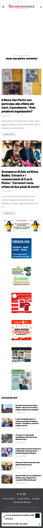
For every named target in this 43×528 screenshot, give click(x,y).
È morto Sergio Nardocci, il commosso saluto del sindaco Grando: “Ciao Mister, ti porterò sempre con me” (27, 422)
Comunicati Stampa (22, 502)
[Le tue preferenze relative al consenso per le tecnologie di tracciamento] (39, 524)
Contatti (36, 498)
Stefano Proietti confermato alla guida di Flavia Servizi (28, 463)
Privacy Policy (8, 498)
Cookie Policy (24, 498)
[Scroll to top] (37, 515)
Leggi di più (9, 134)
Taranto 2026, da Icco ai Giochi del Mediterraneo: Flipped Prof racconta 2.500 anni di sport (28, 477)
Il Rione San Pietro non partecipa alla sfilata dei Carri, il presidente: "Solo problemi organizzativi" (19, 105)
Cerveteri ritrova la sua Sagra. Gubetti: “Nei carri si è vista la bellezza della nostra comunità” (27, 407)
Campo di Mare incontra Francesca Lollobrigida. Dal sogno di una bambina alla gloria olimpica (28, 451)
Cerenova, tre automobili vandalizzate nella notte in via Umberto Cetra (26, 437)
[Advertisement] (21, 32)
